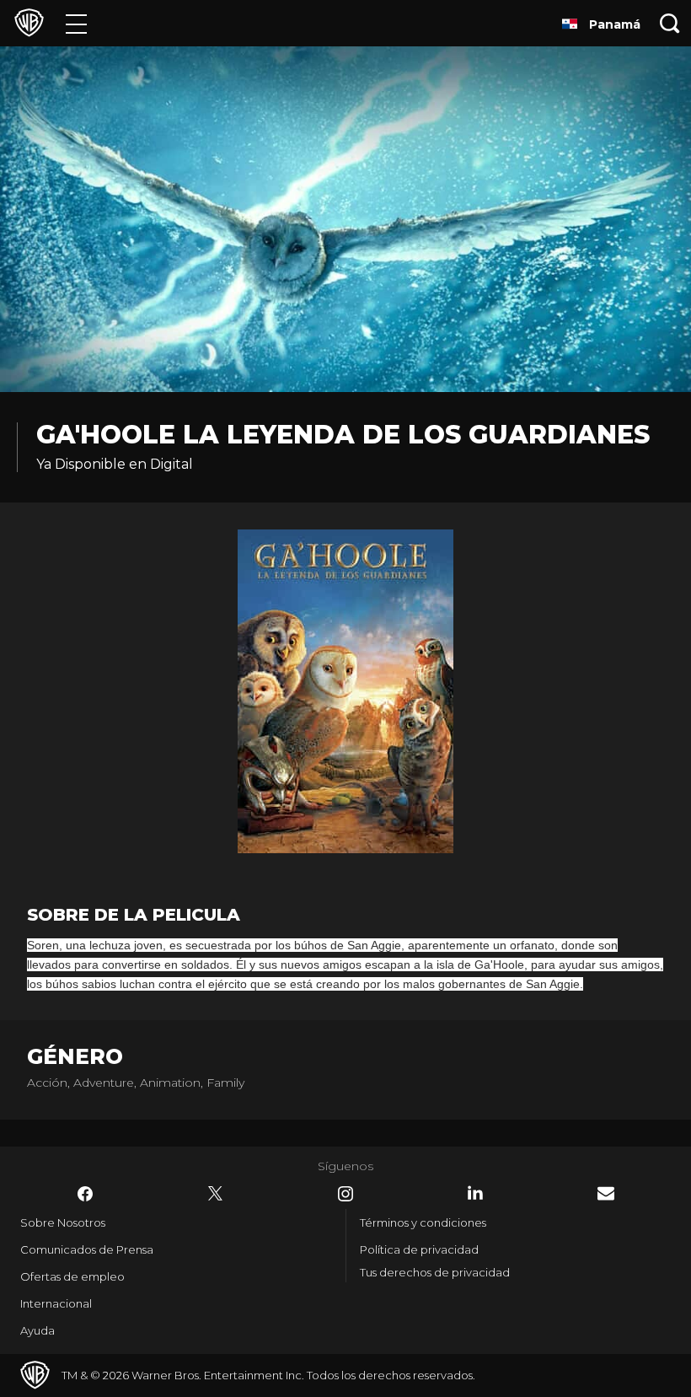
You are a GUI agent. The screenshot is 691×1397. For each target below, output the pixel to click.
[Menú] (76, 23)
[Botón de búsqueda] (670, 23)
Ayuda (37, 1330)
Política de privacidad (419, 1249)
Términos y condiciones (423, 1222)
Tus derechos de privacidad (435, 1272)
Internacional (56, 1303)
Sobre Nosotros (62, 1222)
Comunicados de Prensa (86, 1249)
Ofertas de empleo (72, 1276)
